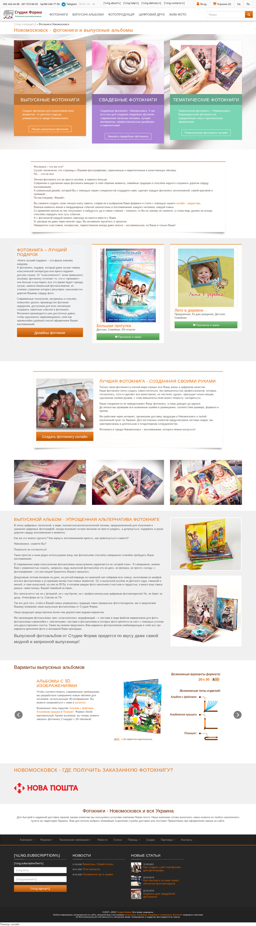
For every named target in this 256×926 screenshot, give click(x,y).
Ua (238, 4)
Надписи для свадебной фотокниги (159, 893)
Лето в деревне (189, 310)
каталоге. (80, 702)
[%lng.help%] (131, 3)
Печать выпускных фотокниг (50, 129)
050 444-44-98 (11, 4)
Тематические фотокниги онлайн (206, 132)
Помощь (133, 839)
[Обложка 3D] (167, 706)
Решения (46, 839)
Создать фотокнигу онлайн (64, 436)
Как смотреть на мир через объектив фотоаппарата (161, 880)
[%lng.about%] (112, 3)
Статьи (117, 839)
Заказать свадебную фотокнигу (128, 136)
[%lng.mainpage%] (25, 24)
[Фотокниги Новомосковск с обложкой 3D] (64, 403)
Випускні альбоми (88, 14)
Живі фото (177, 14)
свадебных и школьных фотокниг (165, 914)
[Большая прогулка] (128, 285)
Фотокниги (58, 14)
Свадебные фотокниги (128, 99)
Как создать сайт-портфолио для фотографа (162, 867)
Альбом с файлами (81, 708)
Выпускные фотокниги (50, 99)
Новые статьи (145, 855)
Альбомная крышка (48, 711)
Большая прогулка (114, 325)
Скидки (150, 839)
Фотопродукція (121, 14)
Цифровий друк (152, 14)
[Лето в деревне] (206, 278)
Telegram (71, 4)
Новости (102, 839)
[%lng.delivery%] (151, 3)
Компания (26, 839)
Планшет (68, 711)
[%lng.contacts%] (174, 3)
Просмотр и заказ (129, 337)
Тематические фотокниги (206, 99)
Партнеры (167, 839)
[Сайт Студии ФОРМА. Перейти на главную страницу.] (24, 14)
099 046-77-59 (51, 4)
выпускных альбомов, (136, 914)
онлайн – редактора (188, 203)
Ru (248, 4)
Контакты (186, 839)
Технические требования (74, 839)
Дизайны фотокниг (50, 332)
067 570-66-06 (29, 4)
